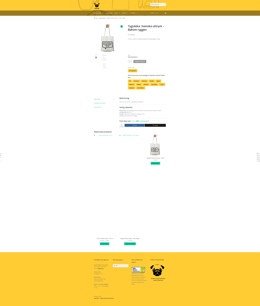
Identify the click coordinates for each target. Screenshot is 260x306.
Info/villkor (133, 13)
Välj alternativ (104, 243)
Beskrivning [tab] (97, 99)
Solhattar (146, 84)
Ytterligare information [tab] (100, 103)
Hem (97, 18)
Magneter (131, 84)
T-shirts (162, 84)
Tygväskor (131, 88)
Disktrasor (144, 81)
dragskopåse (143, 121)
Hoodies (152, 81)
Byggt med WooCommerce (107, 298)
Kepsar (158, 81)
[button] (122, 26)
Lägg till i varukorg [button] (130, 243)
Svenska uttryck (102, 18)
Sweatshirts (154, 84)
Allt (130, 81)
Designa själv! (108, 13)
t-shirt (133, 121)
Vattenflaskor (140, 88)
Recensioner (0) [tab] (98, 107)
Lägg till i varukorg (140, 61)
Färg (129, 55)
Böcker (116, 13)
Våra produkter (98, 13)
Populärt (124, 13)
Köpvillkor (96, 298)
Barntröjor (136, 81)
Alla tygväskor (132, 70)
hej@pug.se (101, 268)
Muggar (139, 84)
